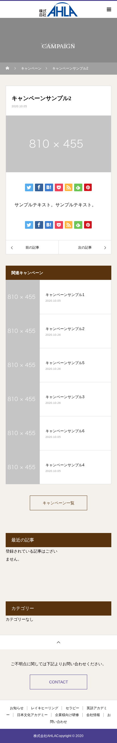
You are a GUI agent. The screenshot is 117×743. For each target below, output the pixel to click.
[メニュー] (108, 9)
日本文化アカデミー (32, 715)
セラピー (72, 708)
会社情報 (93, 715)
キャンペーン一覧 (58, 503)
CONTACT (58, 682)
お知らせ (17, 708)
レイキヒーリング (44, 708)
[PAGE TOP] (58, 642)
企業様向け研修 (67, 715)
